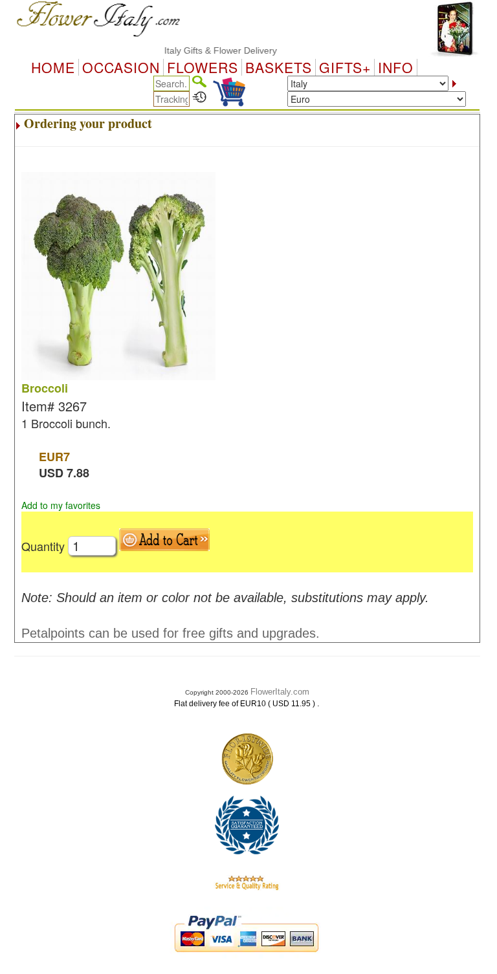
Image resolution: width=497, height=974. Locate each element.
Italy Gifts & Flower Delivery (211, 50)
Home (53, 67)
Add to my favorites (60, 505)
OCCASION (121, 67)
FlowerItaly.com (279, 692)
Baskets (278, 67)
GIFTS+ (345, 67)
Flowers (202, 67)
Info (396, 67)
